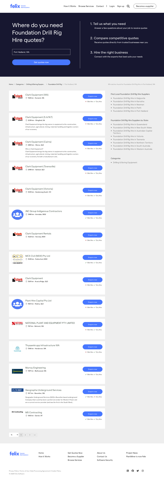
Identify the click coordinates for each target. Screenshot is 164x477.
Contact (100, 6)
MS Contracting (33, 412)
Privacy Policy (14, 471)
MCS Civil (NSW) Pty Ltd (37, 255)
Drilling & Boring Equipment (125, 162)
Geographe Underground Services (43, 390)
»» (35, 435)
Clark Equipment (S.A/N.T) (39, 117)
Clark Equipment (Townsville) (40, 166)
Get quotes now (41, 62)
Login (112, 6)
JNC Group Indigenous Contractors (43, 211)
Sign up (120, 6)
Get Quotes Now (75, 453)
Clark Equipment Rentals (38, 233)
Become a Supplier (76, 456)
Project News (132, 453)
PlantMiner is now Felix (136, 456)
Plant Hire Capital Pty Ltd (38, 300)
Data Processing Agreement (40, 471)
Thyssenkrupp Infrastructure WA (42, 345)
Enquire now (92, 96)
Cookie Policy (56, 471)
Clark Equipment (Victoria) (39, 188)
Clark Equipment (34, 278)
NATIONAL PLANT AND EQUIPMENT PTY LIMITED (50, 322)
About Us (101, 453)
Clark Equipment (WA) (36, 94)
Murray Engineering (35, 367)
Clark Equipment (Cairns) (38, 141)
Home (41, 453)
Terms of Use (24, 471)
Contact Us (102, 456)
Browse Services (86, 6)
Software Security (105, 460)
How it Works (70, 6)
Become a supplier (145, 6)
